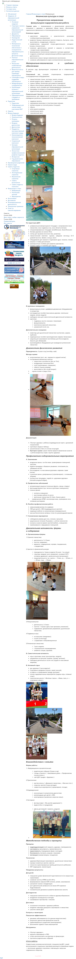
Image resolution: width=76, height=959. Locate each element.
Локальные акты (17, 117)
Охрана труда (12, 165)
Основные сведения (15, 23)
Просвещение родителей (16, 163)
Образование (16, 36)
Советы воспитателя (16, 181)
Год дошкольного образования (17, 160)
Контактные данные (12, 11)
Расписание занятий (16, 193)
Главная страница (12, 5)
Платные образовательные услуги (17, 59)
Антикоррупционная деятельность (14, 203)
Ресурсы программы (15, 120)
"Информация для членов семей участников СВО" (18, 107)
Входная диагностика (16, 124)
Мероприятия (16, 196)
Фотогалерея (12, 198)
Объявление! (12, 14)
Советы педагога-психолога (17, 185)
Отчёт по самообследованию (14, 209)
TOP (1, 958)
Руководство (16, 38)
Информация (16, 190)
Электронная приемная (15, 206)
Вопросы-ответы (11, 7)
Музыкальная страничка (16, 178)
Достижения (12, 200)
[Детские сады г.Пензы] (14, 278)
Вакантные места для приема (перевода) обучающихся (17, 72)
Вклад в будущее (13, 113)
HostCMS (38, 956)
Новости (10, 111)
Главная (28, 14)
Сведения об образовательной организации (13, 18)
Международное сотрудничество (17, 84)
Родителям (11, 101)
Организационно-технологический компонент (17, 137)
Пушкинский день (9, 221)
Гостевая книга (11, 9)
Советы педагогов (13, 167)
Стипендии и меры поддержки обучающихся (18, 79)
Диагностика (16, 127)
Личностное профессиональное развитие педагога (18, 153)
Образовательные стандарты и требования (18, 97)
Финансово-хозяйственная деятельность (16, 65)
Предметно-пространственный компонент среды (18, 131)
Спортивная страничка (16, 170)
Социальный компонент (16, 142)
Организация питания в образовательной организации (17, 90)
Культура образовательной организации (17, 147)
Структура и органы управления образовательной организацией (18, 29)
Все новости (8, 223)
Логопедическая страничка (17, 174)
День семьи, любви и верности (14, 217)
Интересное (16, 157)
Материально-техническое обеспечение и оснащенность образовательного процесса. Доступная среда (18, 50)
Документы (15, 34)
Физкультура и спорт (14, 188)
